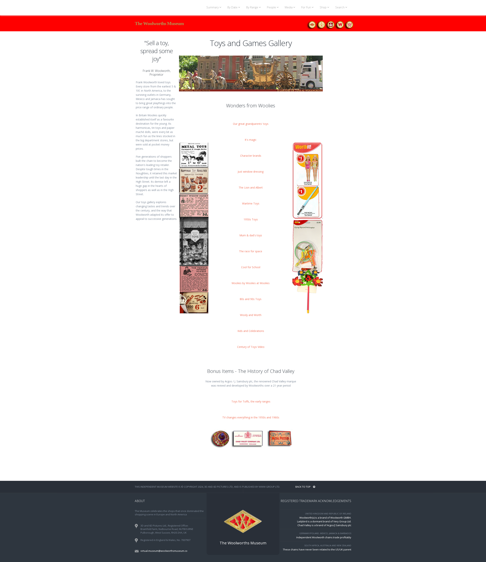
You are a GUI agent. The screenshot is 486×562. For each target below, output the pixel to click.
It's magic (250, 139)
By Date (232, 7)
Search (340, 7)
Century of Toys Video (250, 347)
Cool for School (250, 267)
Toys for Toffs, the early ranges (250, 401)
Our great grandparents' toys (250, 124)
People (272, 7)
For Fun (306, 7)
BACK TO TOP (303, 486)
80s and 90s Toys (250, 299)
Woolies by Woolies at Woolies (251, 283)
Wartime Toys (250, 203)
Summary (212, 7)
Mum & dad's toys (250, 235)
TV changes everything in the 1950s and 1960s (250, 417)
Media (289, 7)
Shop (323, 7)
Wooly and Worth (250, 315)
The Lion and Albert (251, 187)
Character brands (250, 155)
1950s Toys (251, 219)
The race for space (250, 251)
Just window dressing (251, 171)
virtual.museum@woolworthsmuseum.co (163, 551)
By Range (252, 7)
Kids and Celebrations (250, 331)
